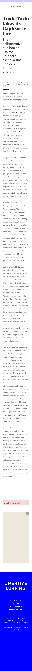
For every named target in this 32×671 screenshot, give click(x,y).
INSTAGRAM (16, 606)
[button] (27, 513)
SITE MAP (21, 620)
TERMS (25, 622)
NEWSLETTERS (16, 610)
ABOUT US (21, 618)
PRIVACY (17, 622)
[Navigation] (2, 7)
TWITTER (16, 603)
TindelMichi (20, 112)
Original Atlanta (16, 6)
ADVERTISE (11, 618)
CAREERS (7, 622)
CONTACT (11, 620)
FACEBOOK (16, 600)
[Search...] (29, 7)
